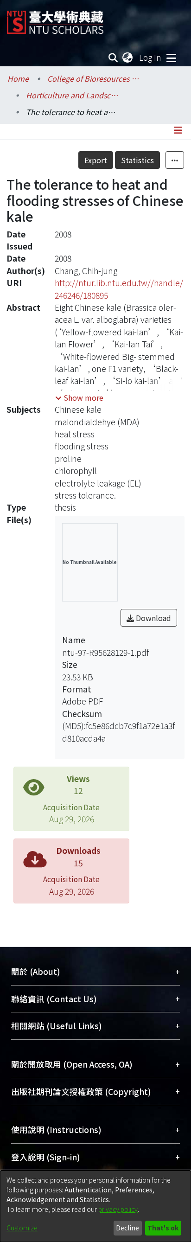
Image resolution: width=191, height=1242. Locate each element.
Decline (127, 1227)
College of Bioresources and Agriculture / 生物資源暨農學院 (93, 78)
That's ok (162, 1227)
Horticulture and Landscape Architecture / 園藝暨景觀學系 (72, 95)
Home (18, 78)
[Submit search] (113, 57)
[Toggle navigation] (171, 57)
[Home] (55, 19)
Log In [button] (150, 57)
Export (95, 160)
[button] (79, 397)
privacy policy (118, 1209)
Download (152, 617)
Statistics (137, 160)
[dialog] (95, 1206)
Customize (22, 1227)
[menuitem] (127, 57)
